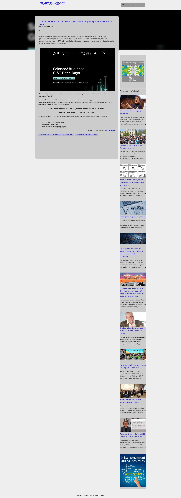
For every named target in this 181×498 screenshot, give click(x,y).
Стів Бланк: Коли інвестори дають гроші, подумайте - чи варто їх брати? (132, 330)
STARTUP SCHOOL (52, 3)
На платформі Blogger (92, 491)
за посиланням (109, 130)
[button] (39, 30)
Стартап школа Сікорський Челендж (62, 134)
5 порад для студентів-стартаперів (133, 217)
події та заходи (44, 134)
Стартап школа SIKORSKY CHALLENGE (86, 134)
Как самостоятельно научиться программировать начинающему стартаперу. (132, 182)
